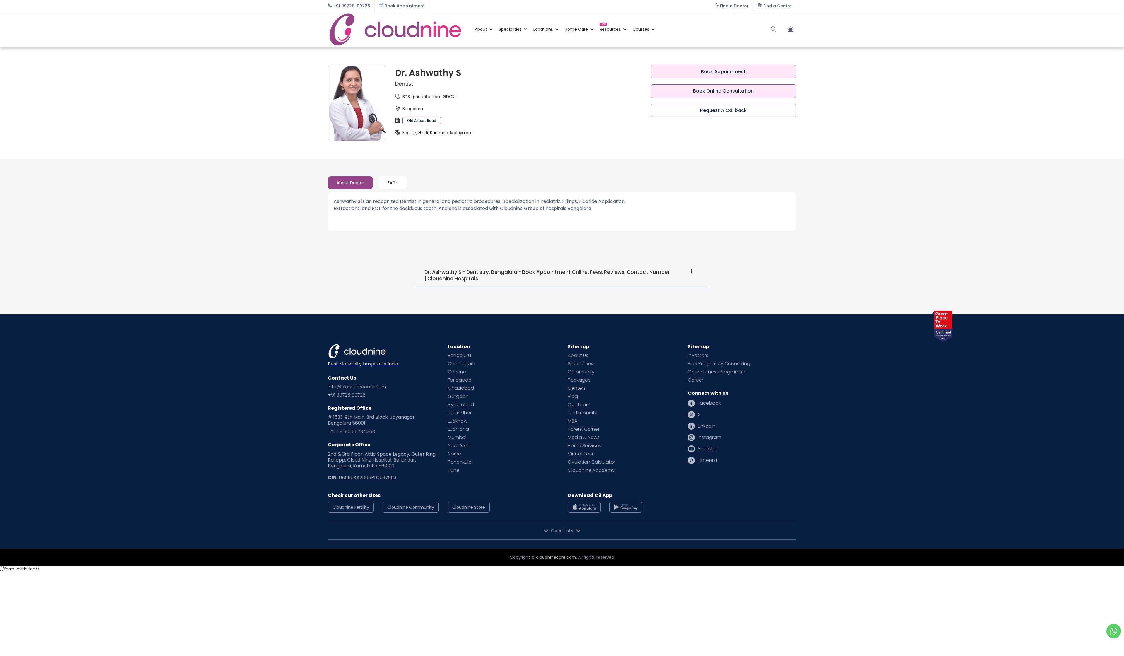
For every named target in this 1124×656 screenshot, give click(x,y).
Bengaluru (459, 355)
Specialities (580, 363)
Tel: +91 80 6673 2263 (351, 431)
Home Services (584, 445)
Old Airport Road (421, 120)
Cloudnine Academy (591, 470)
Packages (579, 380)
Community (581, 372)
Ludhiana (458, 429)
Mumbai (457, 437)
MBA (572, 421)
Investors (698, 355)
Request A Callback (723, 110)
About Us (578, 355)
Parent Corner (583, 429)
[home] (398, 29)
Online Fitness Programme (717, 372)
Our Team (579, 404)
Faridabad (460, 380)
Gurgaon (458, 396)
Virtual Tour (581, 454)
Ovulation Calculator (591, 462)
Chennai (457, 372)
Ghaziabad (461, 388)
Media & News (584, 437)
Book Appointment (723, 71)
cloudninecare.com (556, 557)
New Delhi (459, 445)
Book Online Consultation (723, 91)
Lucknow (457, 421)
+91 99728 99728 (347, 395)
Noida (454, 454)
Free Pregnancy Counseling (719, 363)
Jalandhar (460, 413)
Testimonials (582, 413)
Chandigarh (461, 363)
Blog (573, 396)
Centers (577, 388)
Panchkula (460, 462)
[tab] (350, 182)
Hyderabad (461, 404)
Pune (453, 470)
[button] (481, 29)
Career (695, 380)
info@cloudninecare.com (357, 387)
